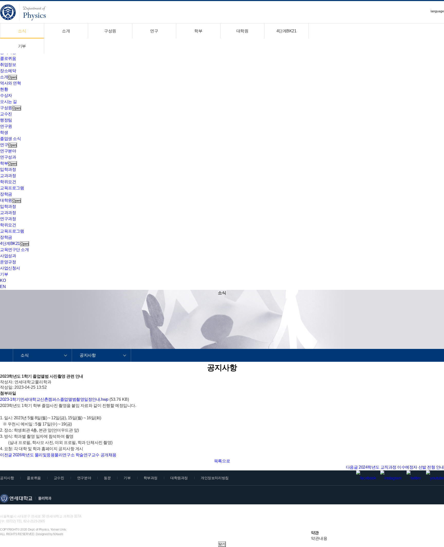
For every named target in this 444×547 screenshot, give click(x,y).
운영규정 (8, 262)
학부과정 (151, 478)
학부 (198, 31)
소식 (22, 31)
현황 (4, 89)
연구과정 (8, 219)
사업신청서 (10, 268)
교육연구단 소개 (14, 249)
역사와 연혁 (10, 83)
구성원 (110, 31)
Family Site (407, 524)
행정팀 (6, 120)
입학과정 (8, 169)
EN (3, 286)
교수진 (6, 114)
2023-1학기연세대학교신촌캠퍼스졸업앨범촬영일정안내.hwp (54, 399)
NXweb (58, 534)
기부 (22, 46)
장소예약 (8, 71)
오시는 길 (8, 101)
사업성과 (8, 256)
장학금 (6, 194)
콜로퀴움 (8, 58)
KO (3, 280)
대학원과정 (179, 478)
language (437, 11)
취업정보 (8, 64)
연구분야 (8, 151)
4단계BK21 (286, 31)
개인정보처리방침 (215, 478)
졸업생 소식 (10, 138)
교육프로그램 (12, 188)
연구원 (6, 126)
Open (12, 77)
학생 (4, 132)
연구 (154, 31)
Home (6, 355)
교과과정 (8, 175)
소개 (66, 31)
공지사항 (88, 355)
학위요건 (8, 182)
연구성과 (8, 157)
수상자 (6, 95)
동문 (107, 478)
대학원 (242, 31)
